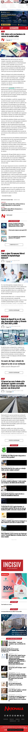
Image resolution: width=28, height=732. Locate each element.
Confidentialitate (13, 721)
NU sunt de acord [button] (11, 729)
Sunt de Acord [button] (20, 729)
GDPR (19, 721)
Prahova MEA (18, 611)
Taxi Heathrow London (6, 604)
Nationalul (8, 40)
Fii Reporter (5, 719)
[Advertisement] (14, 549)
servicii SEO (11, 87)
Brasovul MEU (12, 611)
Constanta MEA (4, 611)
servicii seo (17, 199)
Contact (23, 719)
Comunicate (17, 719)
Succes (8, 327)
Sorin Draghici (9, 391)
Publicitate (12, 719)
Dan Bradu (8, 261)
